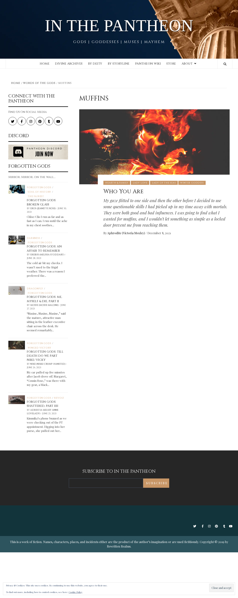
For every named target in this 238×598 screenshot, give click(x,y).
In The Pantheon (119, 25)
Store (171, 64)
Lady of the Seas (164, 182)
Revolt (59, 398)
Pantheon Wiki (148, 64)
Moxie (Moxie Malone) (44, 305)
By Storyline (119, 64)
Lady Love (140, 182)
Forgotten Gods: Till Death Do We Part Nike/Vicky (45, 356)
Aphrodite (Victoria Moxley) (126, 233)
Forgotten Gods (39, 187)
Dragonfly (35, 288)
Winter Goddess (192, 182)
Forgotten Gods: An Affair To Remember (44, 248)
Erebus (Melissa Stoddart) (47, 254)
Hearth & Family (116, 182)
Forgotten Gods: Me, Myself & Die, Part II (44, 299)
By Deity (95, 64)
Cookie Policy (75, 592)
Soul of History (39, 192)
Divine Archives (69, 64)
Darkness (33, 238)
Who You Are (123, 191)
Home (44, 64)
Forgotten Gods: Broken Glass (41, 202)
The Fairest (36, 196)
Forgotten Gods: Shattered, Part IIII (42, 404)
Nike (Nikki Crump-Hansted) (48, 363)
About (187, 64)
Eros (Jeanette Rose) (43, 208)
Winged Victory (39, 348)
